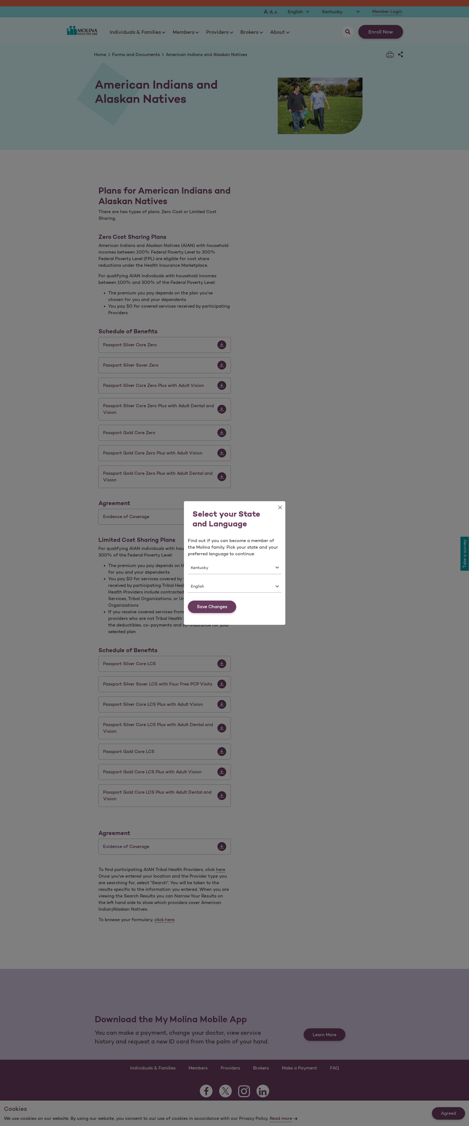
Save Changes (212, 606)
